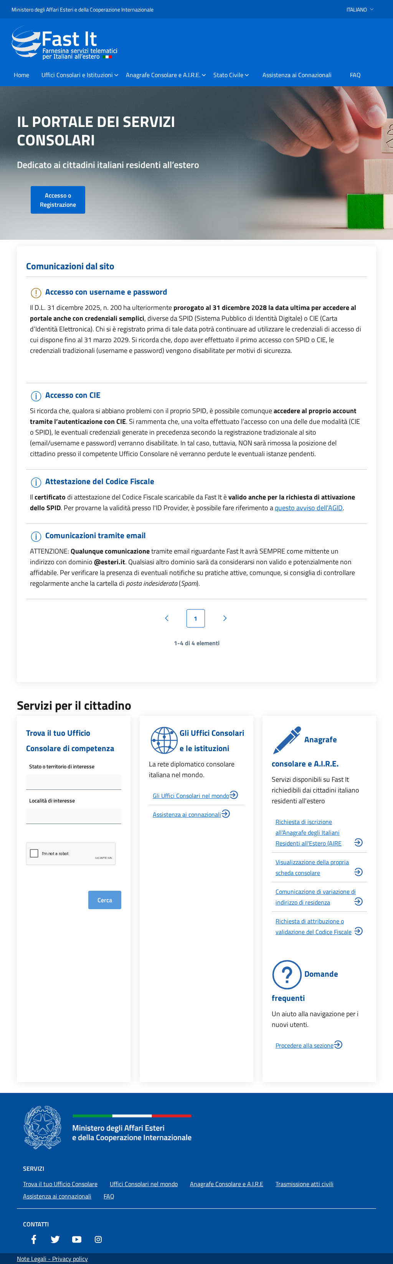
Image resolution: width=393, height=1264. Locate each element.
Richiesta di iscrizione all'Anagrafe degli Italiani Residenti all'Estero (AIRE (309, 832)
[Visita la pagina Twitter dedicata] (55, 1238)
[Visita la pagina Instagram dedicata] (98, 1238)
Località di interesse (52, 800)
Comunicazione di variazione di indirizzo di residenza (316, 897)
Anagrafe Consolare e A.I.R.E (226, 1183)
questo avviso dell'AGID (309, 508)
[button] (360, 9)
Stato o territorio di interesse (61, 766)
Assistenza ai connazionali (187, 814)
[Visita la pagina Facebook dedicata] (33, 1238)
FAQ (109, 1196)
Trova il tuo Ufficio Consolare (60, 1183)
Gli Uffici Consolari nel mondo (191, 795)
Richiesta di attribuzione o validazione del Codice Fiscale (314, 926)
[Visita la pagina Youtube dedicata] (76, 1238)
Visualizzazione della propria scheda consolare (312, 867)
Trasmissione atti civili (305, 1183)
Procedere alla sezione (305, 1045)
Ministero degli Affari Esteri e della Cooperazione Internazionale (83, 9)
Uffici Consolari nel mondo (144, 1183)
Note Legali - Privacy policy (52, 1258)
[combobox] (73, 782)
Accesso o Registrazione (58, 200)
